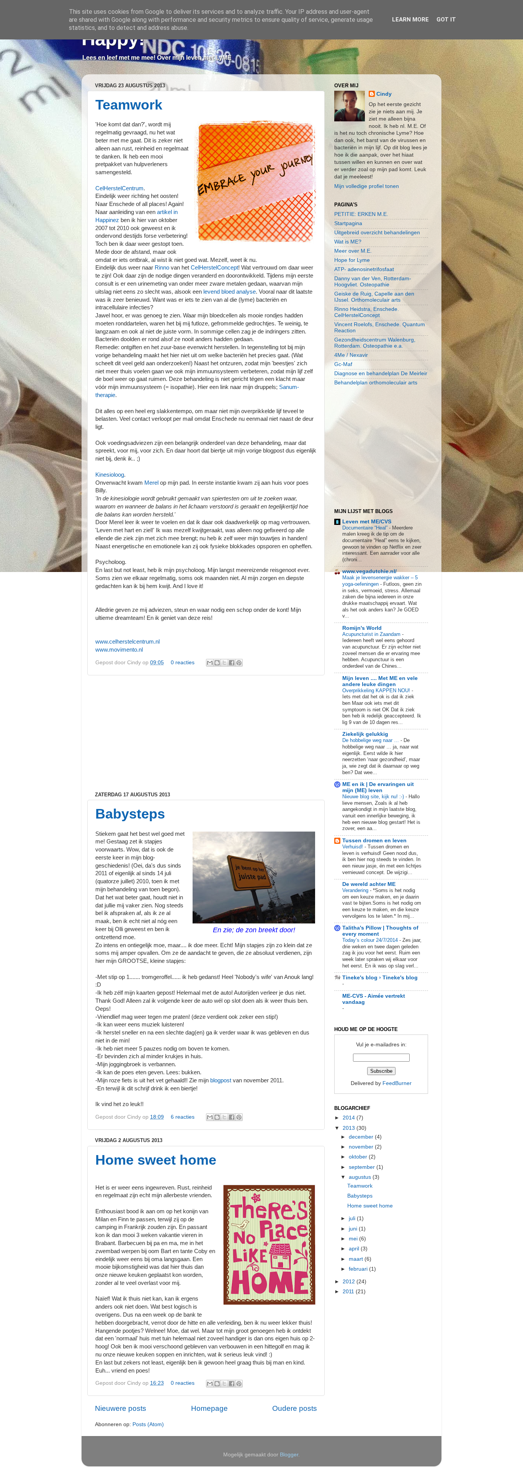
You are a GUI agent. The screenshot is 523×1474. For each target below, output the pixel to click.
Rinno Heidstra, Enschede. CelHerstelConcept (366, 312)
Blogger (289, 1455)
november (362, 1147)
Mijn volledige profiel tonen (366, 186)
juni (354, 1229)
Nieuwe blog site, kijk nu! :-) (373, 796)
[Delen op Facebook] (231, 663)
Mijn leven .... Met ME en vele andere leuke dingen (380, 681)
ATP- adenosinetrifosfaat (364, 269)
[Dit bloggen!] (217, 663)
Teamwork (128, 105)
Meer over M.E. (353, 251)
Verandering (356, 890)
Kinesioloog (109, 475)
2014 (349, 1118)
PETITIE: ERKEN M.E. (361, 214)
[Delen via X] (224, 663)
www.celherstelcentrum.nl (127, 642)
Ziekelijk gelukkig (365, 734)
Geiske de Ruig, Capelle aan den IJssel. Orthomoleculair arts (374, 297)
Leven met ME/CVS (366, 522)
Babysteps (130, 814)
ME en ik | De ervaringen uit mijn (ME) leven (378, 787)
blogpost (220, 1080)
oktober (359, 1157)
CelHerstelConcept (214, 268)
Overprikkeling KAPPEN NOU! (377, 690)
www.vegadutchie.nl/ (369, 571)
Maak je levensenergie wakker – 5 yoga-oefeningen (380, 581)
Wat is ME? (347, 242)
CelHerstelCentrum (119, 188)
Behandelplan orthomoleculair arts (375, 383)
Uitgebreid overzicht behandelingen (377, 232)
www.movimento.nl (119, 650)
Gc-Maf (343, 364)
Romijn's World (362, 628)
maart (356, 1259)
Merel (151, 483)
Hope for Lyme (352, 260)
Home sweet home (155, 1160)
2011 (349, 1291)
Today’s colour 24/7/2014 (370, 940)
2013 (349, 1128)
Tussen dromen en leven (374, 840)
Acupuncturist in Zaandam (372, 634)
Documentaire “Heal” (365, 528)
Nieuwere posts (120, 1408)
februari (359, 1269)
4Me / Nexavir (351, 355)
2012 (349, 1281)
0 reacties (182, 662)
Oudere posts (294, 1408)
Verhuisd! (353, 847)
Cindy (384, 94)
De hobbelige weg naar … (371, 740)
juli (353, 1218)
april (355, 1249)
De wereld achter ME (369, 884)
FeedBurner (397, 1083)
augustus (361, 1177)
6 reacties (182, 1117)
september (362, 1167)
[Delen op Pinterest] (239, 663)
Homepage (209, 1408)
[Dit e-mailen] (210, 663)
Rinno (162, 268)
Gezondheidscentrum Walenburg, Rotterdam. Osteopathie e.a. (374, 343)
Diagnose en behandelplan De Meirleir (380, 373)
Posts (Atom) (148, 1424)
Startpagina (348, 223)
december (362, 1137)
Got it (446, 19)
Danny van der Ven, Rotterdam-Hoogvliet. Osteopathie (372, 282)
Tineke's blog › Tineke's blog (380, 977)
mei (354, 1239)
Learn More (410, 19)
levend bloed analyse (229, 292)
